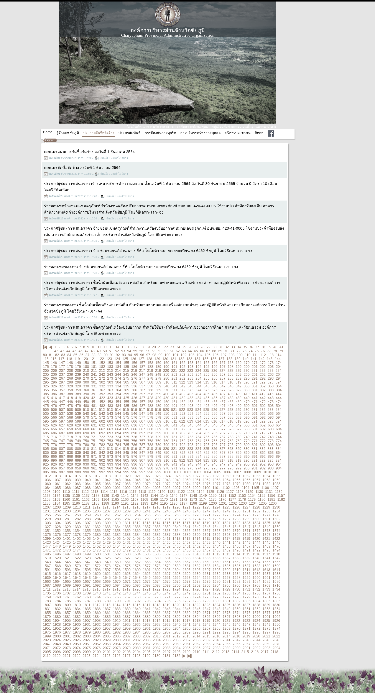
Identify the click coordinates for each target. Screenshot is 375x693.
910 (166, 460)
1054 (226, 480)
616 (214, 421)
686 (54, 433)
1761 (67, 597)
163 (190, 363)
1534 (197, 558)
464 (198, 402)
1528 (137, 558)
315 (206, 382)
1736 (57, 593)
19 (148, 347)
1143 (144, 495)
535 (46, 413)
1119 (152, 492)
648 (231, 425)
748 (70, 441)
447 (62, 402)
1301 (266, 519)
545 (126, 413)
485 (126, 406)
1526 (117, 558)
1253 (266, 511)
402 (182, 394)
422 (102, 398)
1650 (157, 577)
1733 (266, 589)
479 (78, 406)
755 (126, 441)
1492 (256, 550)
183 (110, 367)
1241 (147, 511)
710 (247, 433)
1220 (176, 507)
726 (134, 437)
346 (214, 386)
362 (102, 390)
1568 (57, 566)
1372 (256, 531)
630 (86, 425)
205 (46, 370)
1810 (77, 605)
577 (142, 417)
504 (279, 406)
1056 (246, 480)
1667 (87, 581)
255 (206, 374)
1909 (107, 620)
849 (158, 452)
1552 (137, 562)
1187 (86, 503)
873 (110, 456)
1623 (127, 574)
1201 (223, 503)
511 (94, 410)
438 (231, 398)
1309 (107, 523)
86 (81, 355)
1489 (226, 550)
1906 (77, 620)
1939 (167, 624)
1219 (166, 507)
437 (222, 398)
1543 (47, 562)
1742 (117, 593)
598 (70, 421)
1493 (266, 550)
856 (214, 452)
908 (150, 460)
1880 (57, 617)
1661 (266, 577)
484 (118, 406)
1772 (177, 597)
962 (102, 468)
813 (110, 449)
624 (278, 421)
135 (205, 359)
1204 (253, 503)
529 (238, 410)
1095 (157, 488)
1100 (206, 488)
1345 (226, 527)
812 (102, 449)
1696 (137, 585)
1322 (236, 523)
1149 (203, 495)
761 (174, 441)
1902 (276, 617)
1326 (276, 523)
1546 (77, 562)
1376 (57, 535)
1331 (87, 527)
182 (102, 367)
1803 (246, 601)
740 (247, 437)
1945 (226, 624)
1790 (117, 601)
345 (206, 386)
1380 (97, 535)
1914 (156, 620)
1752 (216, 593)
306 (134, 382)
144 (278, 359)
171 (255, 363)
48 (93, 351)
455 (126, 402)
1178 (242, 499)
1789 (107, 601)
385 (46, 394)
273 (110, 378)
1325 (266, 523)
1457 (147, 546)
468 (231, 402)
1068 (127, 484)
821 (174, 449)
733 (190, 437)
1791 (127, 601)
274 (118, 378)
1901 (266, 617)
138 (229, 359)
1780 (256, 597)
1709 (266, 585)
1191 (125, 503)
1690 (77, 585)
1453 (107, 546)
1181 (271, 499)
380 (247, 390)
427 (142, 398)
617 (222, 421)
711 (254, 433)
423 (110, 398)
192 (182, 367)
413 (270, 394)
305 (126, 382)
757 (142, 441)
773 (271, 441)
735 (206, 437)
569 (78, 417)
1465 (226, 546)
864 (279, 452)
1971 (246, 628)
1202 (233, 503)
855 (206, 452)
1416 (216, 538)
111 (255, 355)
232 (262, 370)
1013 (57, 476)
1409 (147, 538)
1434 (157, 542)
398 (150, 394)
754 (118, 441)
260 (247, 374)
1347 (246, 527)
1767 (127, 597)
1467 (246, 546)
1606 (197, 570)
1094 (147, 488)
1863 (127, 613)
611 (174, 421)
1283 (87, 519)
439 (239, 398)
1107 (275, 488)
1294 (197, 519)
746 (54, 441)
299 (78, 382)
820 (166, 449)
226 (214, 370)
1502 (117, 554)
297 (62, 382)
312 (182, 382)
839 (78, 452)
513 (110, 410)
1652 (177, 577)
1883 (87, 617)
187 (142, 367)
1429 (107, 542)
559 (239, 413)
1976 (57, 632)
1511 (206, 554)
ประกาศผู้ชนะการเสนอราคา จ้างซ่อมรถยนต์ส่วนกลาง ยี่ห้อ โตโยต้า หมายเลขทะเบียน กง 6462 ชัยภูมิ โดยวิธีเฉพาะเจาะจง (148, 251)
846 (134, 452)
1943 (207, 624)
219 (158, 370)
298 (70, 382)
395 (126, 394)
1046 (147, 480)
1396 (256, 535)
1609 (226, 570)
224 (198, 370)
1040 (87, 480)
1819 (166, 605)
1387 (167, 535)
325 (46, 386)
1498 (77, 554)
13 (111, 347)
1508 (177, 554)
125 (125, 359)
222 (182, 370)
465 (206, 402)
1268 (177, 515)
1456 (137, 546)
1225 (226, 507)
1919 (206, 620)
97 (148, 355)
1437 (187, 542)
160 (166, 363)
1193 (144, 503)
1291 (167, 519)
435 (206, 398)
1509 (187, 554)
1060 (47, 484)
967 (142, 468)
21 (160, 347)
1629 (187, 574)
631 (94, 425)
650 (247, 425)
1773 (187, 597)
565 (46, 417)
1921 (226, 620)
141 (254, 359)
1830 (276, 605)
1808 (57, 605)
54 (129, 351)
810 (86, 449)
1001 (177, 472)
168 (231, 363)
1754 (236, 593)
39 (269, 347)
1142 (134, 495)
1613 (266, 570)
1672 (137, 581)
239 (78, 374)
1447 (47, 546)
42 (56, 351)
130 (165, 359)
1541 (266, 558)
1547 (87, 562)
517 (142, 410)
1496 (57, 554)
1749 (187, 593)
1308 (97, 523)
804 (279, 445)
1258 (77, 515)
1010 (267, 472)
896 (54, 460)
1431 (127, 542)
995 (126, 472)
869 (78, 456)
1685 (266, 581)
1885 (107, 617)
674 (198, 429)
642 (182, 425)
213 (110, 370)
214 (118, 370)
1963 (167, 628)
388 (70, 394)
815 (126, 449)
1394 (236, 535)
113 (271, 355)
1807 (47, 605)
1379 (87, 535)
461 (174, 402)
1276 (256, 515)
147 (62, 363)
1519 (47, 558)
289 (239, 378)
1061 (57, 484)
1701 (187, 585)
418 (70, 398)
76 (263, 351)
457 (142, 402)
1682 (236, 581)
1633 (226, 574)
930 (86, 464)
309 (158, 382)
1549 (107, 562)
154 (118, 363)
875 (126, 456)
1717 (106, 589)
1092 (127, 488)
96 (142, 355)
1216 (136, 507)
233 (270, 370)
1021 (137, 476)
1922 (236, 620)
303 (110, 382)
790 (166, 445)
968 (150, 468)
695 (126, 433)
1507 (167, 554)
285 (206, 378)
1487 (207, 550)
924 (278, 460)
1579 (167, 566)
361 (94, 390)
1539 (246, 558)
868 (70, 456)
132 (181, 359)
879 (158, 456)
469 (239, 402)
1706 (236, 585)
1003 (197, 472)
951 (255, 464)
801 (255, 445)
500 (247, 406)
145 (46, 363)
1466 (236, 546)
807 (62, 449)
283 (190, 378)
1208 (57, 507)
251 (174, 374)
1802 (236, 601)
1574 (117, 566)
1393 (226, 535)
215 (126, 370)
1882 (77, 617)
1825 (226, 605)
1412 (176, 538)
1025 (177, 476)
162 (182, 363)
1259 (87, 515)
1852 (256, 609)
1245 (187, 511)
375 (206, 390)
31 (221, 347)
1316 (176, 523)
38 (263, 347)
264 (279, 374)
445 (46, 402)
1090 (107, 488)
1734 (276, 589)
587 (222, 417)
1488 (216, 550)
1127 (230, 492)
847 (142, 452)
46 (80, 351)
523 (190, 410)
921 (254, 460)
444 (279, 398)
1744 (137, 593)
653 (271, 425)
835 (46, 452)
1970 (236, 628)
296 (54, 382)
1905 (67, 620)
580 (166, 417)
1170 (164, 499)
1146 (174, 495)
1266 (157, 515)
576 (134, 417)
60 (166, 351)
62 (178, 351)
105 (208, 355)
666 (134, 429)
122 (101, 359)
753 (110, 441)
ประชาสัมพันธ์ (129, 133)
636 (134, 425)
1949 (266, 624)
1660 (256, 577)
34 (239, 347)
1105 (255, 488)
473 (271, 402)
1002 (187, 472)
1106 (265, 488)
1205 (263, 503)
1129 (249, 492)
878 (150, 456)
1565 (266, 562)
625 (46, 425)
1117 (133, 492)
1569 (67, 566)
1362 (157, 531)
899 (78, 460)
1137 (86, 495)
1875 (246, 613)
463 (190, 402)
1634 (236, 574)
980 (247, 468)
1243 (167, 511)
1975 (47, 632)
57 (147, 351)
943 (190, 464)
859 (239, 452)
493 (190, 406)
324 (278, 382)
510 (86, 410)
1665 (67, 581)
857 (222, 452)
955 (46, 468)
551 (174, 413)
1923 (246, 620)
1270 (197, 515)
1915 (166, 620)
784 (118, 445)
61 (172, 351)
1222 (196, 507)
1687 (47, 585)
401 (174, 394)
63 (184, 351)
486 (134, 406)
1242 (157, 511)
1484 (177, 550)
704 (198, 433)
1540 (256, 558)
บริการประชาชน (237, 133)
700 (166, 433)
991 (94, 472)
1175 (213, 499)
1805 (266, 601)
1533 (187, 558)
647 (222, 425)
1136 (76, 495)
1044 (127, 480)
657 (62, 429)
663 (110, 429)
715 (46, 437)
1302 (276, 519)
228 (230, 370)
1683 (246, 581)
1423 (47, 542)
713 (270, 433)
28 (202, 347)
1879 (47, 617)
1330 (77, 527)
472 (263, 402)
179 (78, 367)
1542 (276, 558)
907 (142, 460)
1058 (266, 480)
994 (118, 472)
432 (182, 398)
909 (158, 460)
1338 (157, 527)
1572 (97, 566)
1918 (196, 620)
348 (231, 386)
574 (118, 417)
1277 (266, 515)
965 (126, 468)
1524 (97, 558)
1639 (47, 577)
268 (70, 378)
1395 (246, 535)
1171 (174, 499)
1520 (57, 558)
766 (214, 441)
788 (150, 445)
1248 (216, 511)
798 (231, 445)
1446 (276, 542)
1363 (167, 531)
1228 (256, 507)
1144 (154, 495)
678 (231, 429)
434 (198, 398)
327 (62, 386)
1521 (67, 558)
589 (239, 417)
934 (118, 464)
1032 (246, 476)
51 (111, 351)
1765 (107, 597)
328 (70, 386)
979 (239, 468)
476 (54, 406)
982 (263, 468)
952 (263, 464)
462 (182, 402)
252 (182, 374)
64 (190, 351)
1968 (216, 628)
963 (110, 468)
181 (94, 367)
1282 (77, 519)
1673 (147, 581)
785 (126, 445)
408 (231, 394)
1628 (177, 574)
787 (142, 445)
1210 (77, 507)
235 (46, 374)
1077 (216, 484)
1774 (197, 597)
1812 (96, 605)
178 (70, 367)
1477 (107, 550)
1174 (203, 499)
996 (134, 472)
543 (110, 413)
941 (174, 464)
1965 (187, 628)
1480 (137, 550)
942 (182, 464)
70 (226, 351)
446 (54, 402)
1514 (236, 554)
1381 (107, 535)
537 (62, 413)
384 (279, 390)
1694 (117, 585)
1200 (213, 503)
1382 (117, 535)
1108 (47, 492)
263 (271, 374)
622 (262, 421)
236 (54, 374)
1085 (57, 488)
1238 (117, 511)
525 (206, 410)
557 (222, 413)
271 (94, 378)
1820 (176, 605)
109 (240, 355)
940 (166, 464)
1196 (174, 503)
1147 (183, 495)
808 (70, 449)
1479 (127, 550)
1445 (266, 542)
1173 (193, 499)
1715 (86, 589)
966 (134, 468)
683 (271, 429)
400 (166, 394)
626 (54, 425)
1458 (157, 546)
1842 (157, 609)
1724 (176, 589)
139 (237, 359)
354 (279, 386)
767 (222, 441)
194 (198, 367)
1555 (167, 562)
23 (172, 347)
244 (118, 374)
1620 (97, 574)
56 (141, 351)
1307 (87, 523)
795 (206, 445)
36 (251, 347)
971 (174, 468)
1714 (77, 589)
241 (94, 374)
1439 (207, 542)
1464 (216, 546)
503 (271, 406)
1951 (47, 628)
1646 (117, 577)
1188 (95, 503)
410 (247, 394)
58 (153, 351)
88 (93, 355)
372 (182, 390)
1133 (47, 495)
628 (70, 425)
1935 (127, 624)
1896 (216, 617)
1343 (207, 527)
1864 (137, 613)
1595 (87, 570)
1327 (47, 527)
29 (209, 347)
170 (247, 363)
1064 (87, 484)
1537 (226, 558)
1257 (67, 515)
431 (174, 398)
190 (166, 367)
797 (222, 445)
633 (110, 425)
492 (182, 406)
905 (126, 460)
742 (263, 437)
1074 (187, 484)
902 (102, 460)
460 (166, 402)
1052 (207, 480)
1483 (167, 550)
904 (118, 460)
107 (224, 355)
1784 (57, 601)
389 (78, 394)
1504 (137, 554)
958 (70, 468)
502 (263, 406)
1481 (147, 550)
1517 (266, 554)
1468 (256, 546)
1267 (167, 515)
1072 (167, 484)
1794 (157, 601)
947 (222, 464)
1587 (246, 566)
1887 (127, 617)
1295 (207, 519)
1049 (177, 480)
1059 (276, 480)
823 (190, 449)
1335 (127, 527)
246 (134, 374)
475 (46, 406)
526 (214, 410)
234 (278, 370)
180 (86, 367)
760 (166, 441)
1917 (186, 620)
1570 (77, 566)
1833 (67, 609)
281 (174, 378)
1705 (226, 585)
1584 (216, 566)
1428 (97, 542)
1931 (87, 624)
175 (46, 367)
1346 (236, 527)
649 (239, 425)
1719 (126, 589)
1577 (147, 566)
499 (239, 406)
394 (118, 394)
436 (214, 398)
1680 (216, 581)
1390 (197, 535)
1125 (210, 492)
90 (106, 355)
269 (78, 378)
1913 (146, 620)
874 (118, 456)
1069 (137, 484)
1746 (157, 593)
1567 (47, 566)
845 (126, 452)
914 (198, 460)
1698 (157, 585)
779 (78, 445)
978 (231, 468)
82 (57, 355)
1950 (276, 624)
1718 (116, 589)
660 (86, 429)
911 (174, 460)
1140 (115, 495)
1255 (47, 515)
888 (231, 456)
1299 (246, 519)
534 (278, 410)
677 (222, 429)
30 (215, 347)
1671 (127, 581)
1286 (117, 519)
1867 (167, 613)
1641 (67, 577)
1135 (66, 495)
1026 (187, 476)
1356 (97, 531)
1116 (123, 492)
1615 (47, 574)
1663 (47, 581)
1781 (266, 597)
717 (62, 437)
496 (214, 406)
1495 (47, 554)
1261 (107, 515)
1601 (147, 570)
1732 (256, 589)
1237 (107, 511)
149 (78, 363)
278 (150, 378)
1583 (207, 566)
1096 (167, 488)
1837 (107, 609)
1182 (281, 499)
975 (206, 468)
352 (263, 386)
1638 (276, 574)
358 (70, 390)
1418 (236, 538)
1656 (216, 577)
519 (158, 410)
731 (174, 437)
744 (279, 437)
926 (54, 464)
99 (160, 355)
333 (110, 386)
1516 (256, 554)
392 (102, 394)
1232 (57, 511)
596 (54, 421)
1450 (77, 546)
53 (123, 351)
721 (94, 437)
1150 (213, 495)
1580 (177, 566)
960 (86, 468)
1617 (67, 574)
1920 (216, 620)
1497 (67, 554)
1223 (206, 507)
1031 (236, 476)
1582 (197, 566)
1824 (216, 605)
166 (214, 363)
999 (158, 472)
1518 (276, 554)
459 (158, 402)
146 (54, 363)
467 (222, 402)
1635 (246, 574)
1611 (246, 570)
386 (54, 394)
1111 (75, 492)
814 (118, 449)
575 (126, 417)
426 (134, 398)
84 (69, 355)
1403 (87, 538)
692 (102, 433)
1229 (266, 507)
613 (190, 421)
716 (54, 437)
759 (158, 441)
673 (190, 429)
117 (61, 359)
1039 (77, 480)
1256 (57, 515)
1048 (167, 480)
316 (214, 382)
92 (118, 355)
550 (166, 413)
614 (198, 421)
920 (246, 460)
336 (134, 386)
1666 (77, 581)
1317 (186, 523)
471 (255, 402)
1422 (276, 538)
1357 (107, 531)
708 (231, 433)
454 (118, 402)
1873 (226, 613)
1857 (67, 613)
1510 (197, 554)
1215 (126, 507)
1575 (127, 566)
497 (222, 406)
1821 (186, 605)
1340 (177, 527)
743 (271, 437)
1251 (246, 511)
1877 (266, 613)
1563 (246, 562)
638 (150, 425)
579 (158, 417)
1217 (146, 507)
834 (278, 449)
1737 (67, 593)
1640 (57, 577)
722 (102, 437)
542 (102, 413)
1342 (197, 527)
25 (184, 347)
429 (158, 398)
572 (102, 417)
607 (142, 421)
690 (86, 433)
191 (174, 367)
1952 (57, 628)
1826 (236, 605)
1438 (197, 542)
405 (206, 394)
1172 (183, 499)
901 (94, 460)
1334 (117, 527)
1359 (127, 531)
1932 (97, 624)
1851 (246, 609)
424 (118, 398)
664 (118, 429)
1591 (47, 570)
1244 (177, 511)
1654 (197, 577)
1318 (196, 523)
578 (150, 417)
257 (222, 374)
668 (150, 429)
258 (231, 374)
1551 (127, 562)
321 (254, 382)
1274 (236, 515)
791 (174, 445)
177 (62, 367)
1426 (77, 542)
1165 (115, 499)
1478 (117, 550)
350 (247, 386)
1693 (107, 585)
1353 (67, 531)
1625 (147, 574)
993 (110, 472)
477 (62, 406)
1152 (232, 495)
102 (183, 355)
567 (62, 417)
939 (158, 464)
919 (238, 460)
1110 (66, 492)
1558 (197, 562)
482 (102, 406)
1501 (107, 554)
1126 (220, 492)
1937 (147, 624)
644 (198, 425)
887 (222, 456)
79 (281, 351)
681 (255, 429)
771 (255, 441)
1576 (137, 566)
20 (154, 347)
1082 (266, 484)
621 (254, 421)
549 (158, 413)
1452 (97, 546)
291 (255, 378)
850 (166, 452)
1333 (107, 527)
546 (134, 413)
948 (231, 464)
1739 (87, 593)
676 (214, 429)
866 (54, 456)
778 (70, 445)
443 (271, 398)
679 (239, 429)
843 (110, 452)
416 (54, 398)
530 (246, 410)
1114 (104, 492)
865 (46, 456)
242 (102, 374)
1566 (276, 562)
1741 (107, 593)
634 (118, 425)
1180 (261, 499)
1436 (177, 542)
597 (62, 421)
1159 (56, 499)
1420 (256, 538)
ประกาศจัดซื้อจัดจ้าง (98, 133)
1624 (137, 574)
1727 (206, 589)
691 (94, 433)
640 (166, 425)
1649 (147, 577)
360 (86, 390)
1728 (216, 589)
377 (222, 390)
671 (174, 429)
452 (102, 402)
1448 (57, 546)
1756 (256, 593)
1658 (236, 577)
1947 (246, 624)
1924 (256, 620)
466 (214, 402)
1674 (157, 581)
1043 (117, 480)
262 (263, 374)
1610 (236, 570)
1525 (107, 558)
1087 (77, 488)
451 (94, 402)
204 (279, 367)
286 (214, 378)
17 (136, 347)
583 (190, 417)
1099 (197, 488)
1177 (232, 499)
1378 (77, 535)
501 (255, 406)
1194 (154, 503)
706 (214, 433)
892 (263, 456)
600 (86, 421)
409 (239, 394)
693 (110, 433)
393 (110, 394)
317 (222, 382)
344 (198, 386)
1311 (126, 523)
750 (86, 441)
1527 (127, 558)
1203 (243, 503)
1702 (197, 585)
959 (78, 468)
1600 (137, 570)
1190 (115, 503)
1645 (107, 577)
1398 (276, 535)
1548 (97, 562)
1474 (77, 550)
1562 (236, 562)
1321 (226, 523)
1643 (87, 577)
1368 (216, 531)
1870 (197, 613)
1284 (97, 519)
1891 (167, 617)
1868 (177, 613)
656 (54, 429)
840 (86, 452)
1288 (137, 519)
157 (142, 363)
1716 (96, 589)
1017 (97, 476)
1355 (87, 531)
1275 (246, 515)
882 (182, 456)
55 (135, 351)
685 (46, 433)
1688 (57, 585)
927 (62, 464)
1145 (164, 495)
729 (158, 437)
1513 (226, 554)
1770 (157, 597)
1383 (127, 535)
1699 (167, 585)
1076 (207, 484)
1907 (87, 620)
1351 (47, 531)
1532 (177, 558)
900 (86, 460)
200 (247, 367)
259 (239, 374)
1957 (107, 628)
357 (62, 390)
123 (109, 359)
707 (222, 433)
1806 (276, 601)
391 (94, 394)
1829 (266, 605)
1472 (57, 550)
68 (214, 351)
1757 (266, 593)
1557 (187, 562)
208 (70, 370)
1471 (47, 550)
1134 (56, 495)
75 (257, 351)
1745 (147, 593)
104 (199, 355)
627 (62, 425)
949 (239, 464)
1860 (97, 613)
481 (94, 406)
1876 (256, 613)
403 (190, 394)
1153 (242, 495)
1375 (47, 535)
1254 (276, 511)
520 (166, 410)
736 (214, 437)
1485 (187, 550)
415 (46, 398)
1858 (77, 613)
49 (99, 351)
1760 (57, 597)
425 (126, 398)
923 (270, 460)
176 (54, 367)
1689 (67, 585)
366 (134, 390)
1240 (137, 511)
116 (53, 359)
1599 (127, 570)
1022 (147, 476)
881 (174, 456)
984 (279, 468)
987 (62, 472)
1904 (57, 620)
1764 (97, 597)
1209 (67, 507)
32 (227, 347)
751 (94, 441)
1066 (107, 484)
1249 (226, 511)
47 (87, 351)
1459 (167, 546)
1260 (97, 515)
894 (279, 456)
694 (118, 433)
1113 (94, 492)
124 (117, 359)
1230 (276, 507)
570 (86, 417)
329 (78, 386)
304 (118, 382)
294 (279, 378)
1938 (157, 624)
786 (134, 445)
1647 (127, 577)
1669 (107, 581)
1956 (97, 628)
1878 (276, 613)
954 (279, 464)
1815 (126, 605)
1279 (47, 519)
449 (78, 402)
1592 (57, 570)
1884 (97, 617)
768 (231, 441)
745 (46, 441)
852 (182, 452)
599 (78, 421)
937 (142, 464)
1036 (47, 480)
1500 (97, 554)
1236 (97, 511)
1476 (97, 550)
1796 (177, 601)
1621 (107, 574)
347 (222, 386)
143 (270, 359)
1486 (197, 550)
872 (102, 456)
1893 (187, 617)
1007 (237, 472)
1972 (256, 628)
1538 (236, 558)
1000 (167, 472)
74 (251, 351)
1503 (127, 554)
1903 (47, 620)
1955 (87, 628)
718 (70, 437)
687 (62, 433)
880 (166, 456)
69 (220, 351)
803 (271, 445)
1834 (77, 609)
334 (118, 386)
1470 (276, 546)
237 (62, 374)
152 (102, 363)
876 (134, 456)
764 (198, 441)
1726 (196, 589)
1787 (87, 601)
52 (117, 351)
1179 (252, 499)
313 (190, 382)
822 (182, 449)
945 (206, 464)
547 (142, 413)
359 (78, 390)
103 (191, 355)
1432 (137, 542)
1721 (146, 589)
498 (231, 406)
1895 (207, 617)
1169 (154, 499)
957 (62, 468)
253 (190, 374)
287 (222, 378)
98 (154, 355)
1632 (216, 574)
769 (239, 441)
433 (190, 398)
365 (126, 390)
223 (190, 370)
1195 (164, 503)
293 (271, 378)
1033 (256, 476)
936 (134, 464)
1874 (236, 613)
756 (134, 441)
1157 (281, 495)
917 (222, 460)
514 (118, 410)
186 (134, 367)
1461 (187, 546)
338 (150, 386)
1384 (137, 535)
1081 (256, 484)
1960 (137, 628)
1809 (67, 605)
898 (70, 460)
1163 (95, 499)
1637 (266, 574)
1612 (256, 570)
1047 (157, 480)
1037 (57, 480)
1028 (207, 476)
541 (94, 413)
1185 (66, 503)
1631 (207, 574)
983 (271, 468)
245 (126, 374)
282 (182, 378)
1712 (57, 589)
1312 (136, 523)
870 (86, 456)
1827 (246, 605)
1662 (276, 577)
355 (46, 390)
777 (62, 445)
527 (222, 410)
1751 (207, 593)
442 (263, 398)
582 (182, 417)
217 (142, 370)
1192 (134, 503)
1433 (147, 542)
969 (158, 468)
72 (238, 351)
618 (230, 421)
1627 (167, 574)
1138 (95, 495)
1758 (276, 593)
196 (214, 367)
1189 (105, 503)
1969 (226, 628)
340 (166, 386)
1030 (226, 476)
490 (166, 406)
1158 (47, 499)
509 (78, 410)
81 (51, 355)
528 (230, 410)
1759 (47, 597)
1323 (246, 523)
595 (46, 421)
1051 (197, 480)
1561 (226, 562)
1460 (177, 546)
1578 (157, 566)
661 (94, 429)
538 (70, 413)
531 (254, 410)
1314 (156, 523)
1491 (246, 550)
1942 (197, 624)
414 (278, 394)
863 (271, 452)
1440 (216, 542)
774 (279, 441)
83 (63, 355)
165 (206, 363)
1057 (256, 480)
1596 (97, 570)
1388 (177, 535)
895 (46, 460)
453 (110, 402)
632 (102, 425)
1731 (246, 589)
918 (230, 460)
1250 (236, 511)
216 (134, 370)
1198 (193, 503)
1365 (187, 531)
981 (255, 468)
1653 (187, 577)
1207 (47, 507)
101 (175, 355)
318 (230, 382)
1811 (86, 605)
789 (158, 445)
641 (174, 425)
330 (86, 386)
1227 (246, 507)
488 (150, 406)
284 (198, 378)
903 (110, 460)
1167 (134, 499)
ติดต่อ (259, 133)
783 (110, 445)
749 (78, 441)
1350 (276, 527)
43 (62, 351)
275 (126, 378)
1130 (259, 492)
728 (150, 437)
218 (150, 370)
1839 (127, 609)
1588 (256, 566)
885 (206, 456)
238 (70, 374)
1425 (67, 542)
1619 (87, 574)
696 (134, 433)
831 (254, 449)
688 (70, 433)
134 (197, 359)
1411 (166, 538)
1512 (216, 554)
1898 (236, 617)
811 (94, 449)
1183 (47, 503)
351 (255, 386)
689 (78, 433)
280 (166, 378)
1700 (177, 585)
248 (150, 374)
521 (174, 410)
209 (78, 370)
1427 (87, 542)
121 (93, 359)
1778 (236, 597)
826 (214, 449)
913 (190, 460)
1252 (256, 511)
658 (70, 429)
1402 (77, 538)
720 (86, 437)
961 (94, 468)
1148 (193, 495)
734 (198, 437)
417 (62, 398)
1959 (127, 628)
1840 (137, 609)
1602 (157, 570)
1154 (252, 495)
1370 (236, 531)
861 (255, 452)
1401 (67, 538)
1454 (117, 546)
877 (142, 456)
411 (254, 394)
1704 (216, 585)
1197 (183, 503)
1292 (177, 519)
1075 (197, 484)
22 (166, 347)
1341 (187, 527)
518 (150, 410)
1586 (236, 566)
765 (206, 441)
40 (275, 347)
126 (133, 359)
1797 (187, 601)
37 (257, 347)
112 (263, 355)
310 (166, 382)
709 (239, 433)
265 (46, 378)
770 (247, 441)
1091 (117, 488)
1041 (97, 480)
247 (142, 374)
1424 (57, 542)
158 (150, 363)
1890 (157, 617)
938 (150, 464)
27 (196, 347)
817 (142, 449)
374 (198, 390)
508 (70, 410)
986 (54, 472)
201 (255, 367)
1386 (157, 535)
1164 (105, 499)
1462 (197, 546)
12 (105, 347)
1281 (67, 519)
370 (166, 390)
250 (166, 374)
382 (263, 390)
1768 (137, 597)
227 (222, 370)
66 (202, 351)
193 (190, 367)
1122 (181, 492)
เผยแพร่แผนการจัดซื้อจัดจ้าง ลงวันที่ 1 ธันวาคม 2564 (89, 152)
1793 (147, 601)
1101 (216, 488)
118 (69, 359)
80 (45, 355)
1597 (107, 570)
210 (86, 370)
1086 (67, 488)
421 (94, 398)
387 (62, 394)
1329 (67, 527)
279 (158, 378)
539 (78, 413)
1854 (276, 609)
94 (130, 355)
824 (198, 449)
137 (221, 359)
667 (142, 429)
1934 (117, 624)
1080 (246, 484)
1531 (167, 558)
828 (230, 449)
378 (231, 390)
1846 (197, 609)
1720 (136, 589)
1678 (197, 581)
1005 (217, 472)
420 (86, 398)
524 (198, 410)
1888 (137, 617)
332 (102, 386)
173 (271, 363)
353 (271, 386)
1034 (266, 476)
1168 (144, 499)
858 (231, 452)
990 (86, 472)
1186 (76, 503)
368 (150, 390)
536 (54, 413)
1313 (146, 523)
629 (78, 425)
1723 (166, 589)
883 (190, 456)
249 (158, 374)
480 (86, 406)
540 (86, 413)
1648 (137, 577)
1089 (97, 488)
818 (150, 449)
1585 (226, 566)
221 (174, 370)
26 (190, 347)
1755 (246, 593)
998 (150, 472)
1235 (87, 511)
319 (238, 382)
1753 (226, 593)
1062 (67, 484)
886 (214, 456)
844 (118, 452)
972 (182, 468)
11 (99, 347)
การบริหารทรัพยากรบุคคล (200, 133)
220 (166, 370)
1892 (177, 617)
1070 (147, 484)
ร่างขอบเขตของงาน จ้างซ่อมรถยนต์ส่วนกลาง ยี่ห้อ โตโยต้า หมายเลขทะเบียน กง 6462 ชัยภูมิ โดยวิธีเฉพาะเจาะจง (141, 267)
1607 (207, 570)
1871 (207, 613)
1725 (186, 589)
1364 (177, 531)
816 (134, 449)
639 (158, 425)
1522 (77, 558)
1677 (187, 581)
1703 (207, 585)
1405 (107, 538)
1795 (167, 601)
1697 (147, 585)
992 (102, 472)
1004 (207, 472)
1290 (157, 519)
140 (245, 359)
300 (86, 382)
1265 (147, 515)
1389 (187, 535)
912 (182, 460)
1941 (187, 624)
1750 (197, 593)
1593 (67, 570)
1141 (125, 495)
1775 (207, 597)
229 (238, 370)
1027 (197, 476)
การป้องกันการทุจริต (160, 133)
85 (75, 355)
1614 (276, 570)
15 (123, 347)
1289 (147, 519)
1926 (276, 620)
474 (279, 402)
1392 (216, 535)
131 (173, 359)
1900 (256, 617)
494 (198, 406)
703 (190, 433)
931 (94, 464)
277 (142, 378)
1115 (113, 492)
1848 (216, 609)
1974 (276, 628)
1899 (246, 617)
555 (206, 413)
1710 (276, 585)
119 (77, 359)
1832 (57, 609)
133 (189, 359)
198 (231, 367)
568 (70, 417)
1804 (256, 601)
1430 (117, 542)
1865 (147, 613)
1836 (97, 609)
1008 (247, 472)
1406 (117, 538)
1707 (246, 585)
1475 (87, 550)
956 (54, 468)
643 (190, 425)
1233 (67, 511)
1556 (177, 562)
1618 (77, 574)
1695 (127, 585)
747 (62, 441)
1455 (127, 546)
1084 (47, 488)
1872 (216, 613)
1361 (147, 531)
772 (263, 441)
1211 (86, 507)
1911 (126, 620)
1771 (167, 597)
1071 (157, 484)
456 (134, 402)
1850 (236, 609)
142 (262, 359)
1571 (87, 566)
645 (206, 425)
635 (126, 425)
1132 (279, 492)
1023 (157, 476)
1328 (57, 527)
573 (110, 417)
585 (206, 417)
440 (247, 398)
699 (158, 433)
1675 (167, 581)
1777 (226, 597)
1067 (117, 484)
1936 (137, 624)
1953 (67, 628)
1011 (277, 472)
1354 (77, 531)
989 (78, 472)
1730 (236, 589)
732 (182, 437)
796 (214, 445)
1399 (47, 538)
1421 (266, 538)
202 (263, 367)
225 (206, 370)
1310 (117, 523)
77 (269, 351)
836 (54, 452)
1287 (127, 519)
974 (198, 468)
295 (46, 382)
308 (150, 382)
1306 (77, 523)
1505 (147, 554)
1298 (236, 519)
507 (62, 410)
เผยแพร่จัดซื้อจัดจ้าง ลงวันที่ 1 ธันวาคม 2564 (82, 168)
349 (239, 386)
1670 (117, 581)
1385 (147, 535)
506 (54, 410)
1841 (147, 609)
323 (270, 382)
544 (118, 413)
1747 (167, 593)
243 (110, 374)
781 (94, 445)
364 (118, 390)
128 (149, 359)
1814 (116, 605)
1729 (226, 589)
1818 (156, 605)
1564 (256, 562)
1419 (246, 538)
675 (206, 429)
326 (54, 386)
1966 (197, 628)
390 (86, 394)
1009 (257, 472)
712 (262, 433)
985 (46, 472)
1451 (87, 546)
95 (136, 355)
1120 (161, 492)
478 (70, 406)
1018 (107, 476)
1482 (157, 550)
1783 (47, 601)
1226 (236, 507)
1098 (187, 488)
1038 (67, 480)
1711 (47, 589)
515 (126, 410)
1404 (97, 538)
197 (222, 367)
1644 (97, 577)
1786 (77, 601)
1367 (207, 531)
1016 (87, 476)
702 (182, 433)
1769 (147, 597)
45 (74, 351)
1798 (197, 601)
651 (255, 425)
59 (159, 351)
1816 (136, 605)
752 (102, 441)
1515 (246, 554)
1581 (187, 566)
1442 (236, 542)
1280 (57, 519)
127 (141, 359)
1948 (256, 624)
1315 (166, 523)
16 (130, 347)
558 (231, 413)
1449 (67, 546)
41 (281, 347)
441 (255, 398)
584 (198, 417)
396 (134, 394)
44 (68, 351)
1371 (246, 531)
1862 (117, 613)
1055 (236, 480)
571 (94, 417)
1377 (67, 535)
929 (78, 464)
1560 (216, 562)
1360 (137, 531)
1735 (47, 593)
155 (126, 363)
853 (190, 452)
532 (262, 410)
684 (279, 429)
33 (233, 347)
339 (158, 386)
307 (142, 382)
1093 (137, 488)
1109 (56, 492)
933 (110, 464)
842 (102, 452)
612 (182, 421)
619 (238, 421)
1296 (216, 519)
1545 (67, 562)
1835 (87, 609)
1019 (117, 476)
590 (247, 417)
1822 (196, 605)
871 (94, 456)
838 (70, 452)
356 (54, 390)
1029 (216, 476)
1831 (47, 609)
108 (232, 355)
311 (174, 382)
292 (263, 378)
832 (262, 449)
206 (54, 370)
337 (142, 386)
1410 (157, 538)
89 (100, 355)
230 (246, 370)
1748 (177, 593)
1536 (216, 558)
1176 (222, 499)
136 (213, 359)
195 (206, 367)
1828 (256, 605)
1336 (137, 527)
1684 (256, 581)
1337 (147, 527)
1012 (47, 476)
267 (62, 378)
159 (158, 363)
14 (117, 347)
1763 (87, 597)
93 (124, 355)
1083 (276, 484)
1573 (107, 566)
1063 (77, 484)
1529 (147, 558)
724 (118, 437)
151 (94, 363)
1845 (187, 609)
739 (239, 437)
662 (102, 429)
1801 (226, 601)
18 (142, 347)
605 (126, 421)
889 (239, 456)
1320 (216, 523)
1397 (266, 535)
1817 (146, 605)
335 (126, 386)
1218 (156, 507)
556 (214, 413)
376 (214, 390)
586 (214, 417)
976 (214, 468)
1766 (117, 597)
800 (247, 445)
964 (118, 468)
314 (198, 382)
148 (70, 363)
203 (271, 367)
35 (245, 347)
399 (158, 394)
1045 (137, 480)
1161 (76, 499)
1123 (191, 492)
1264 (137, 515)
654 (279, 425)
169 (239, 363)
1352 (57, 531)
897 (62, 460)
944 (198, 464)
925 (46, 464)
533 (270, 410)
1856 (57, 613)
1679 (207, 581)
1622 (117, 574)
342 (182, 386)
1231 (47, 511)
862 (263, 452)
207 (62, 370)
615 (206, 421)
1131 (269, 492)
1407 (127, 538)
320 (246, 382)
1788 (97, 601)
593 (271, 417)
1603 (167, 570)
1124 (200, 492)
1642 (77, 577)
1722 (156, 589)
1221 (186, 507)
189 (158, 367)
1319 (206, 523)
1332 (97, 527)
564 (279, 413)
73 (245, 351)
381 (255, 390)
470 (247, 402)
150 (86, 363)
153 (110, 363)
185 (126, 367)
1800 (216, 601)
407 (222, 394)
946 (214, 464)
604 (118, 421)
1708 (256, 585)
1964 (177, 628)
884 (198, 456)
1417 (226, 538)
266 (54, 378)
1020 (127, 476)
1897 (226, 617)
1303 (47, 523)
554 (198, 413)
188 (150, 367)
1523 (87, 558)
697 (142, 433)
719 (78, 437)
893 (271, 456)
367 (142, 390)
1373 (266, 531)
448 (70, 402)
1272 (216, 515)
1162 (86, 499)
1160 (66, 499)
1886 (117, 617)
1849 (226, 609)
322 (262, 382)
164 (198, 363)
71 (232, 351)
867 (62, 456)
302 (102, 382)
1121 (171, 492)
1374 (276, 531)
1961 (147, 628)
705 (206, 433)
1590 (276, 566)
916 (214, 460)
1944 (216, 624)
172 (263, 363)
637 (142, 425)
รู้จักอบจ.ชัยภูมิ (68, 133)
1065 (97, 484)
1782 (276, 597)
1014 (67, 476)
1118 (142, 492)
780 (86, 445)
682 (263, 429)
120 (85, 359)
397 (142, 394)
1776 (216, 597)
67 (208, 351)
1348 (256, 527)
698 (150, 433)
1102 (226, 488)
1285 (107, 519)
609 (158, 421)
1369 (226, 531)
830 (246, 449)
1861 (107, 613)
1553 (147, 562)
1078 (226, 484)
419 (78, 398)
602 (102, 421)
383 (271, 390)
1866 (157, 613)
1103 (236, 488)
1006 (227, 472)
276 (134, 378)
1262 (117, 515)
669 (158, 429)
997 (142, 472)
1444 (256, 542)
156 (134, 363)
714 (278, 433)
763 (190, 441)
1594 (77, 570)
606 (134, 421)
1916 (176, 620)
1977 (67, 632)
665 (126, 429)
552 (182, 413)
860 (247, 452)
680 (247, 429)
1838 (117, 609)
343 (190, 386)
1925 (266, 620)
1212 (96, 507)
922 (262, 460)
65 (196, 351)
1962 (157, 628)
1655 (207, 577)
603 (110, 421)
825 (206, 449)
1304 (57, 523)
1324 (256, 523)
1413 (186, 538)
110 (247, 355)
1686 (276, 581)
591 (255, 417)
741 (255, 437)
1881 (67, 617)
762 (182, 441)
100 (167, 355)
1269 (187, 515)
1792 (137, 601)
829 (238, 449)
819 (158, 449)
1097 (177, 488)
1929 (67, 624)
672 (182, 429)
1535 (207, 558)
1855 (47, 613)
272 (102, 378)
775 (46, 445)
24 (178, 347)
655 (46, 429)
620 (246, 421)
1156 (271, 495)
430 (166, 398)
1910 (117, 620)
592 (263, 417)
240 (86, 374)
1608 (216, 570)
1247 (207, 511)
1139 (105, 495)
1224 (216, 507)
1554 (157, 562)
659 (78, 429)
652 (263, 425)
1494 (276, 550)
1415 (206, 538)
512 (102, 410)
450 (86, 402)
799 (239, 445)
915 (206, 460)
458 (150, 402)
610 (166, 421)
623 (270, 421)
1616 (57, 574)
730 (166, 437)
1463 (207, 546)
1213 (106, 507)
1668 (97, 581)
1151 (222, 495)
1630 (197, 574)
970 (166, 468)
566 (54, 417)
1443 (246, 542)
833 (270, 449)
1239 (127, 511)
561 (255, 413)
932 (102, 464)
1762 (77, 597)
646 (214, 425)
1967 (207, 628)
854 (198, 452)
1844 (177, 609)
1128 (239, 492)
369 (158, 390)
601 (94, 421)
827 (222, 449)
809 (78, 449)
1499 (87, 554)
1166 (125, 499)
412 (262, 394)
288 (231, 378)
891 (255, 456)
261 (255, 374)
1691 (87, 585)
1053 (216, 480)
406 (214, 394)
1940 (177, 624)
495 (206, 406)
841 (94, 452)
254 (198, 374)
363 (110, 390)
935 (126, 464)
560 (247, 413)
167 (222, 363)
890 (247, 456)
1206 (273, 503)
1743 (127, 593)
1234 (77, 511)
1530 (157, 558)
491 (174, 406)
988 (70, 472)
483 (110, 406)
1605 (187, 570)
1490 (236, 550)
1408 (137, 538)
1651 (167, 577)
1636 (256, 574)
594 (279, 417)
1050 (187, 480)
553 (190, 413)
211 (94, 370)
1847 (207, 609)
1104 (245, 488)
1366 (197, 531)
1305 (67, 523)
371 (174, 390)
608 (150, 421)
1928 (57, 624)
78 (275, 351)
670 (166, 429)
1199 (203, 503)
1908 (97, 620)
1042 (107, 480)
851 (174, 452)
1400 (57, 538)
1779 (246, 597)
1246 (197, 511)
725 (126, 437)
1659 (246, 577)
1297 (226, 519)
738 (231, 437)
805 (46, 449)
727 (142, 437)
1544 (57, 562)
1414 (196, 538)
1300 (256, 519)
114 (278, 355)
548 (150, 413)
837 (62, 452)
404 (198, 394)
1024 (167, 476)
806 (54, 449)
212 (102, 370)
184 (118, 367)
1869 (187, 613)
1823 (206, 605)
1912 (136, 620)
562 (263, 413)
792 (182, 445)
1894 (197, 617)
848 (150, 452)
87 (87, 355)
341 (174, 386)
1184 (56, 503)
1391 (207, 535)
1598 (117, 570)
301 (94, 382)
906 (134, 460)
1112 (85, 492)
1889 (147, 617)
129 (157, 359)
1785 (67, 601)
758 (150, 441)
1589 (266, 566)
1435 (167, 542)
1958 (117, 628)
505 (46, 410)
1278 (276, 515)
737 (222, 437)
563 (271, 413)
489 (158, 406)
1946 (236, 624)
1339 (167, 527)
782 (102, 445)
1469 (266, 546)
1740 (97, 593)
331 (94, 386)
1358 (117, 531)
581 (174, 417)
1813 (106, 605)
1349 (266, 527)
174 (279, 363)
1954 (77, 628)
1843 (167, 609)
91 (112, 355)
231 (254, 370)
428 (150, 398)
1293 (187, 519)
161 (174, 363)
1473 (67, 550)
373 (190, 390)
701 (174, 433)
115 (46, 359)
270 (86, 378)
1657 (226, 577)
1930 (77, 624)
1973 (266, 628)
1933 (107, 624)
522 (182, 410)
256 (214, 374)
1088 (87, 488)
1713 (67, 589)
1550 (117, 562)
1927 (47, 624)
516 (134, 410)
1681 (226, 581)
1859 (87, 613)
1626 (157, 574)
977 (222, 468)
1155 (261, 495)
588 (231, 417)
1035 (276, 476)
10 (93, 347)
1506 (157, 554)
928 (70, 464)
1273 (226, 515)
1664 (57, 581)
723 (110, 437)
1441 (226, 542)
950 (247, 464)
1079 (236, 484)
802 (263, 445)
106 (216, 355)
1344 (216, 527)
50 (105, 351)
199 (239, 367)
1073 (177, 484)
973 (190, 468)
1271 (207, 515)
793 (190, 445)
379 (239, 390)
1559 (207, 562)
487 (142, 406)
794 (198, 445)
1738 (77, 593)
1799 (207, 601)
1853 (266, 609)
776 (54, 445)
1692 (97, 585)
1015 (77, 476)
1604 (177, 570)
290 (247, 378)
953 (271, 464)
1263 (127, 515)
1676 (177, 581)
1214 (116, 507)
